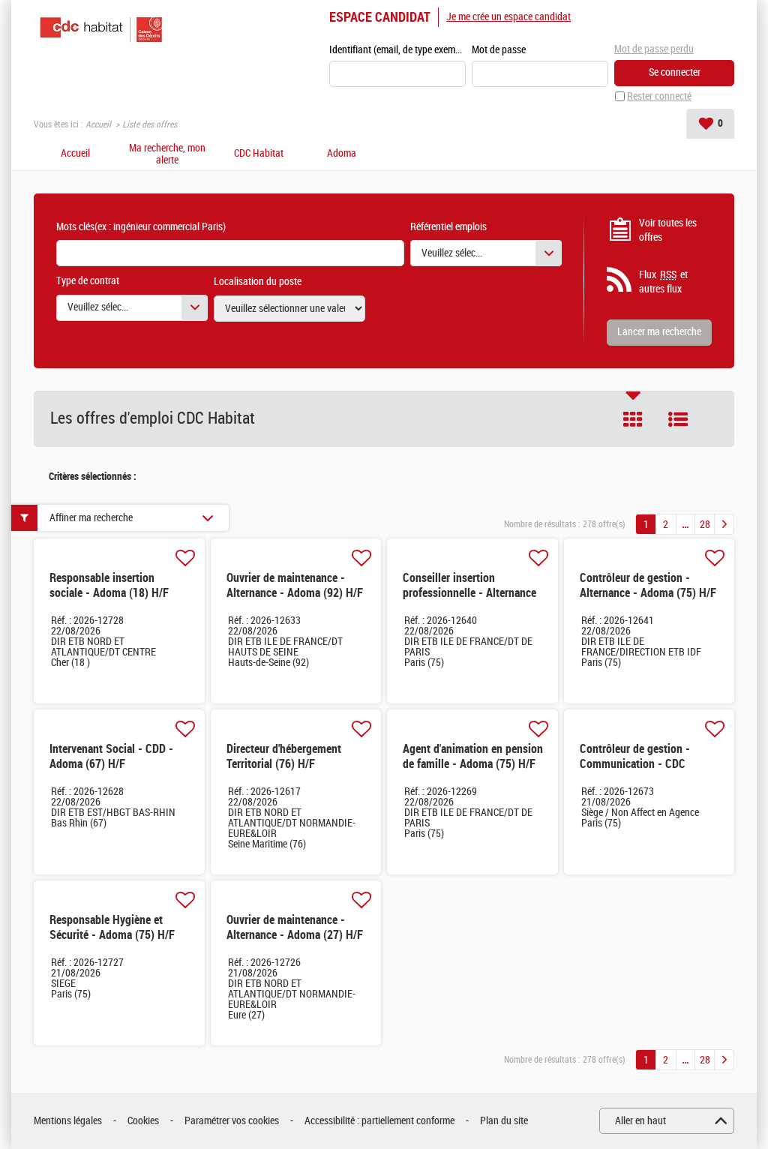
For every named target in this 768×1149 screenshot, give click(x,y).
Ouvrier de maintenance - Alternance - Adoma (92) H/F (294, 585)
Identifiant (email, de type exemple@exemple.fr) (397, 50)
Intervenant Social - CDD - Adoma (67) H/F (111, 756)
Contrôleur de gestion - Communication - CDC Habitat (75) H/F (635, 764)
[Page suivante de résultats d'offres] (724, 524)
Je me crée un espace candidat (508, 16)
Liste (678, 419)
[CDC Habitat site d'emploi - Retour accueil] (101, 29)
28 (705, 524)
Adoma (341, 154)
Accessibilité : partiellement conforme (379, 1120)
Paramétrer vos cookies (231, 1120)
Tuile (633, 419)
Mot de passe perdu (654, 49)
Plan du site (504, 1120)
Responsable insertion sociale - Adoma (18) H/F (109, 585)
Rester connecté (659, 96)
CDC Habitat (259, 154)
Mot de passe (499, 50)
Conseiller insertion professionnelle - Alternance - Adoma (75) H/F (469, 593)
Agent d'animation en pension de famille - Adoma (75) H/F (473, 756)
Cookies (143, 1120)
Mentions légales (68, 1120)
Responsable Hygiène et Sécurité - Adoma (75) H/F (112, 927)
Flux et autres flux (663, 282)
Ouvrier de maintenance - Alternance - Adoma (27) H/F (294, 927)
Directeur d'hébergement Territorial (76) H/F (283, 756)
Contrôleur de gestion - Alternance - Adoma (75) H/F (648, 585)
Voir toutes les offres (668, 230)
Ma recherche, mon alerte (167, 154)
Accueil (98, 124)
